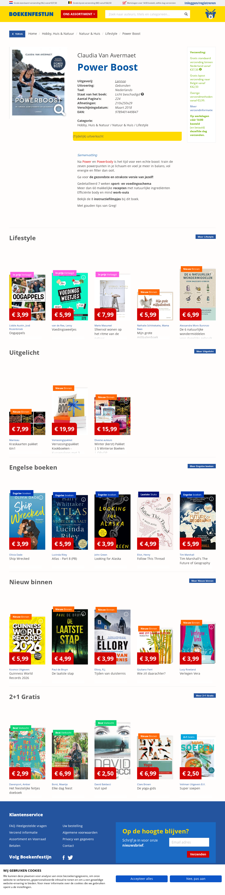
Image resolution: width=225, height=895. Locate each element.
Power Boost (131, 33)
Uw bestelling (73, 826)
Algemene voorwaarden (80, 832)
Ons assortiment (77, 14)
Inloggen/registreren (200, 3)
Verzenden (198, 854)
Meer (206, 236)
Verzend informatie (23, 832)
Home (32, 33)
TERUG (19, 33)
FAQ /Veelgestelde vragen (28, 826)
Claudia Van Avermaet (106, 55)
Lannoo (120, 81)
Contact (68, 846)
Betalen (14, 846)
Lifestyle (111, 33)
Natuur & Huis (89, 33)
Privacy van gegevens (78, 839)
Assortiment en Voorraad (27, 839)
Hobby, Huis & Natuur (58, 33)
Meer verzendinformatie (201, 108)
